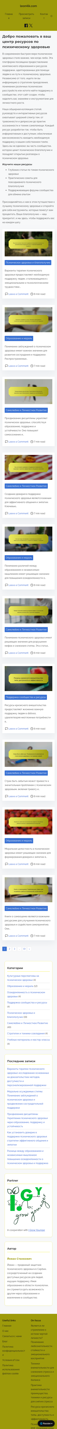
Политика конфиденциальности (13, 1350)
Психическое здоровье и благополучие (28, 262)
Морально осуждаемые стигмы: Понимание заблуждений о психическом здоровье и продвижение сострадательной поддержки (25, 1099)
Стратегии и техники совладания (26, 1033)
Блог (4, 1341)
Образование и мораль (19, 338)
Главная (6, 1325)
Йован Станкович (19, 1258)
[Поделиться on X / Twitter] (31, 25)
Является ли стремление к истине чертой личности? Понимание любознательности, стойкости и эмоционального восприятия (42, 1342)
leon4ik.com (28, 6)
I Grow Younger (36, 1230)
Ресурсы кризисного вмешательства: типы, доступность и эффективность (42, 1412)
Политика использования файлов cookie (10, 1369)
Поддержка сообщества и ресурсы (26, 697)
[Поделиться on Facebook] (26, 25)
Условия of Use (10, 1360)
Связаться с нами (12, 1336)
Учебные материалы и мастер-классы (28, 1039)
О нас (5, 1331)
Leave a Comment (18, 294)
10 (24, 949)
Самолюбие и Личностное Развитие (26, 410)
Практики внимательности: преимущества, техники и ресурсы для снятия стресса (42, 1393)
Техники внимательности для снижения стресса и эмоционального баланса (42, 1371)
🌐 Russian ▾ (46, 1423)
